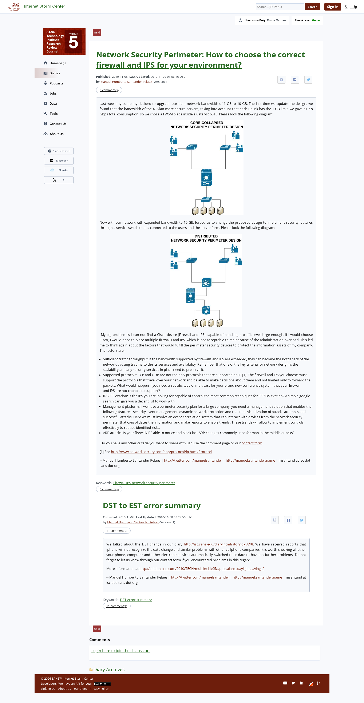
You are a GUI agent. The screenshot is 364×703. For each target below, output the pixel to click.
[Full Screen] (281, 80)
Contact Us (58, 123)
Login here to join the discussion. (120, 650)
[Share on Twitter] (308, 80)
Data (53, 103)
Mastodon (62, 160)
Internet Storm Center (44, 6)
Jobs (53, 93)
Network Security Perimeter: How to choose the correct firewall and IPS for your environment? (200, 59)
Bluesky (63, 170)
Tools (54, 113)
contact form (252, 443)
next (97, 32)
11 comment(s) (116, 531)
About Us (57, 133)
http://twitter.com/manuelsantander (193, 460)
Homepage (58, 63)
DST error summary (136, 599)
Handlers (80, 689)
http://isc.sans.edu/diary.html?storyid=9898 (218, 544)
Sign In (333, 6)
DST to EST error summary (152, 505)
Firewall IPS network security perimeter (144, 483)
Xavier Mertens (276, 20)
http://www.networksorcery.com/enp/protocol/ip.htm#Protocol (161, 451)
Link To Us (48, 689)
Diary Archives (109, 669)
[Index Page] (13, 6)
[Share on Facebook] (295, 80)
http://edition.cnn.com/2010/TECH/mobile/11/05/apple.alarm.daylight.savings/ (201, 568)
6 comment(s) (109, 90)
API (78, 684)
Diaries (55, 73)
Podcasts (57, 83)
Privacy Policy (99, 689)
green (316, 20)
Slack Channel (61, 151)
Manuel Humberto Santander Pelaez (126, 82)
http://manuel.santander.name (250, 460)
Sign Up (351, 6)
